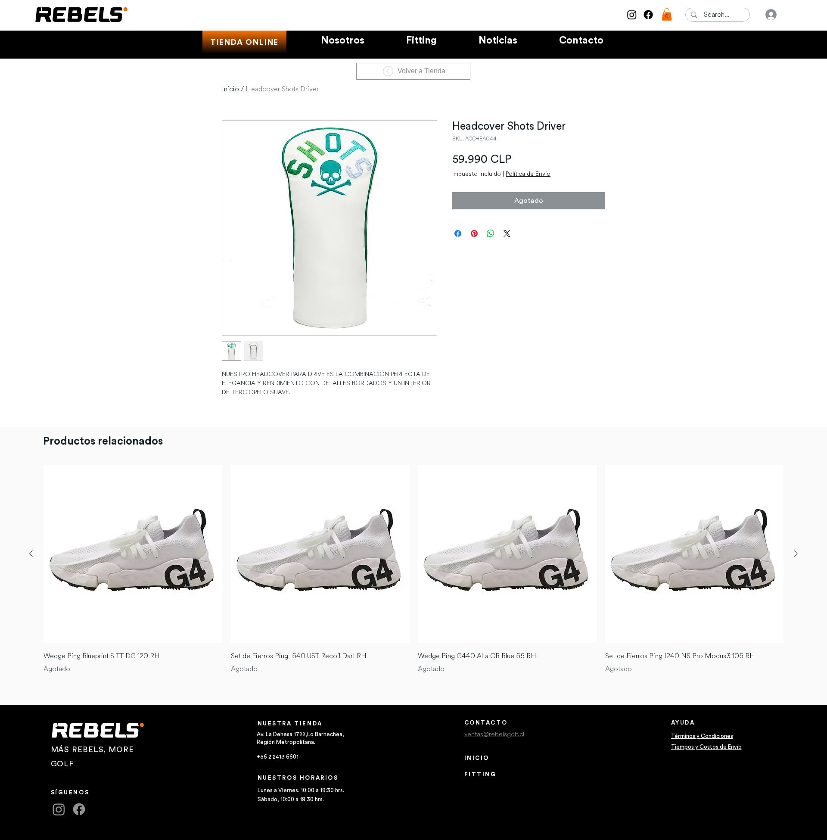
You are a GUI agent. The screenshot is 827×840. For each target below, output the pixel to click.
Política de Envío (528, 174)
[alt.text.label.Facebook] (648, 15)
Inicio (230, 89)
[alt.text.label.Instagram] (632, 15)
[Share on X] (507, 233)
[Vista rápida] (133, 554)
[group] (413, 569)
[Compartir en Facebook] (458, 233)
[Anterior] (31, 553)
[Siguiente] (796, 553)
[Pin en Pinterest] (474, 233)
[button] (667, 14)
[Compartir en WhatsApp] (490, 233)
